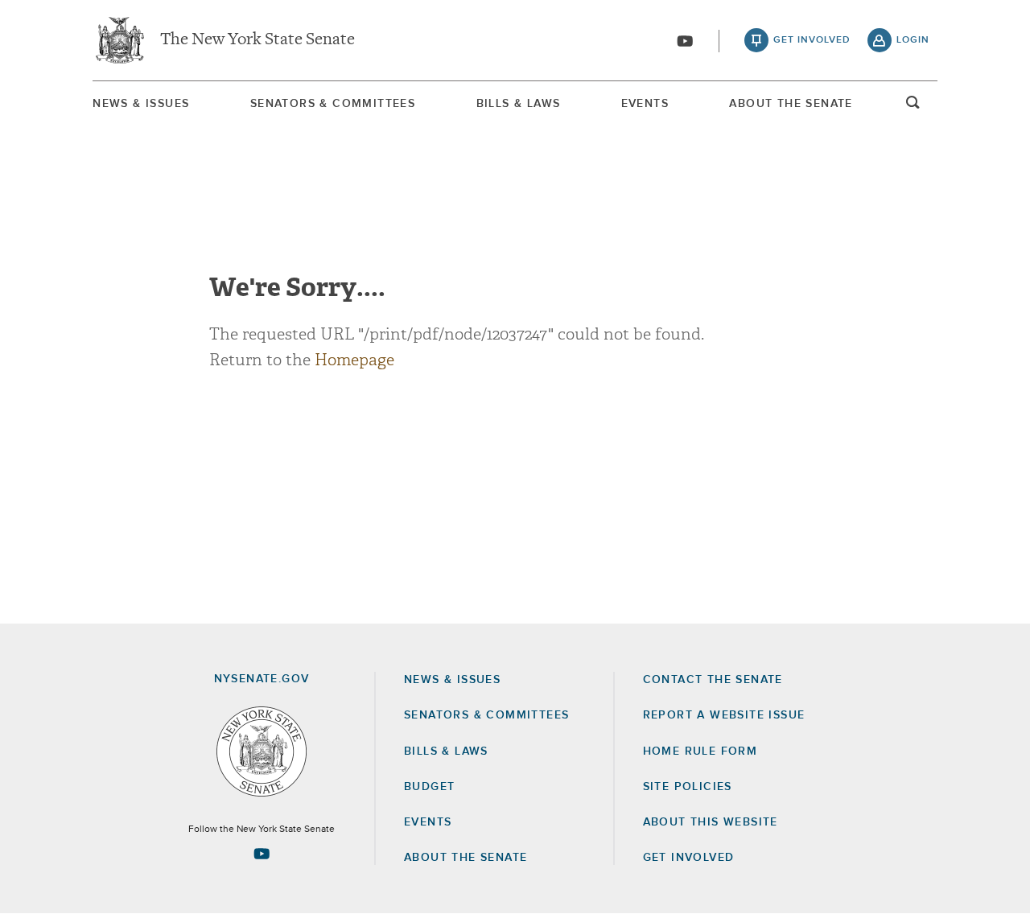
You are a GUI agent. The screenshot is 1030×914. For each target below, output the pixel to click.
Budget (429, 787)
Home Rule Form (700, 751)
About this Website (710, 822)
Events (645, 103)
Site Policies (687, 787)
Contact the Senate (713, 680)
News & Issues (141, 103)
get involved (812, 40)
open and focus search (913, 107)
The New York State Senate (257, 40)
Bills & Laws (518, 103)
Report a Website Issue (724, 715)
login (912, 40)
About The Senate (790, 103)
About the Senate (465, 857)
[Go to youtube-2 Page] (261, 854)
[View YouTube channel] (684, 41)
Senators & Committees (332, 103)
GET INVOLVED (689, 857)
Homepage (354, 360)
